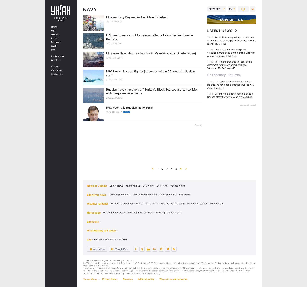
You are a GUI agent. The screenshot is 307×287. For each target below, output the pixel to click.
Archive (55, 66)
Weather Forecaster (197, 203)
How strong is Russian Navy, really (130, 107)
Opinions (55, 60)
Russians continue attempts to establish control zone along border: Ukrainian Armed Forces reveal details (231, 52)
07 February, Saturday (224, 75)
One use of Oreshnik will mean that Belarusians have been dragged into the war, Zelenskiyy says (230, 84)
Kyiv (53, 50)
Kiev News (161, 185)
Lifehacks (93, 221)
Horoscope (94, 212)
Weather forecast (97, 203)
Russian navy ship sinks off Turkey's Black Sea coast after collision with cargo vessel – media (152, 91)
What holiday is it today (101, 230)
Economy (56, 42)
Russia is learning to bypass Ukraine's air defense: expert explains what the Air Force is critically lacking (231, 40)
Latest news (219, 31)
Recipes (98, 239)
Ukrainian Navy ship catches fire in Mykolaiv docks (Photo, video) (151, 53)
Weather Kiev (217, 203)
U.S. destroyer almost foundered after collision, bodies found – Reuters (149, 37)
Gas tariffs (184, 194)
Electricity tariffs (168, 194)
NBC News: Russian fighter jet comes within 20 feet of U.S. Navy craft (151, 73)
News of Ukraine (97, 185)
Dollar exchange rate (120, 194)
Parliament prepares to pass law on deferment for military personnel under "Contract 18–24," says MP (229, 64)
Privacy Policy (110, 279)
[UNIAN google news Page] (154, 249)
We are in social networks (173, 279)
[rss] (174, 249)
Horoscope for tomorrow (140, 212)
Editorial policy (146, 279)
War (53, 30)
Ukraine (55, 34)
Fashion (123, 239)
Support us (231, 20)
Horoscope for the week (168, 212)
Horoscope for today (114, 212)
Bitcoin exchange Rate (145, 194)
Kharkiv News (133, 185)
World (54, 46)
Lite (89, 239)
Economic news (96, 194)
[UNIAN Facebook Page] (135, 249)
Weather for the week (147, 203)
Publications (57, 56)
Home (54, 27)
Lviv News (148, 185)
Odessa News (177, 185)
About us (128, 279)
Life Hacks (110, 239)
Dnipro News (116, 185)
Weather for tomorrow (122, 203)
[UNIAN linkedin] (148, 249)
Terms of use (90, 279)
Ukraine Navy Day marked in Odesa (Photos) (137, 17)
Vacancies (56, 70)
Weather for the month (173, 203)
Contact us (57, 74)
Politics (55, 38)
